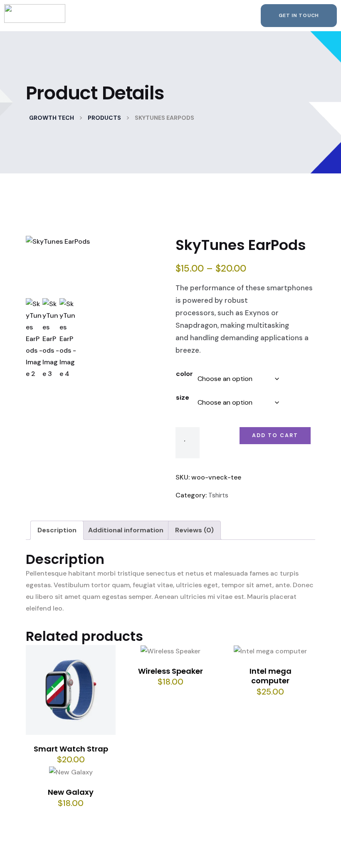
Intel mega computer (271, 676)
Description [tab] (57, 530)
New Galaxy (71, 792)
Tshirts (218, 495)
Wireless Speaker (170, 671)
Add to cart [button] (75, 694)
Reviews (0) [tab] (194, 530)
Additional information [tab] (125, 530)
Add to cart (275, 435)
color (184, 373)
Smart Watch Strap (71, 749)
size (182, 397)
